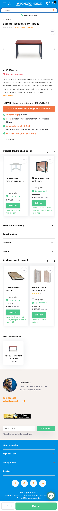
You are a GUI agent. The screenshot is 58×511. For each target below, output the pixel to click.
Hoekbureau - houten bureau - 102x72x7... (14, 179)
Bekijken (13, 205)
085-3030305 (9, 398)
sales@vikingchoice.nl (14, 401)
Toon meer (8, 95)
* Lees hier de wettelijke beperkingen (18, 434)
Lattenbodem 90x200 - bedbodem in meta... (13, 289)
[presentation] (4, 49)
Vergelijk (10, 139)
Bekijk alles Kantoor (24, 27)
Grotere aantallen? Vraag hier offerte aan (29, 108)
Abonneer (46, 428)
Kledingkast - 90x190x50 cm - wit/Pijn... (40, 289)
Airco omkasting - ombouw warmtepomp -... (41, 179)
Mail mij (36, 506)
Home (8, 19)
